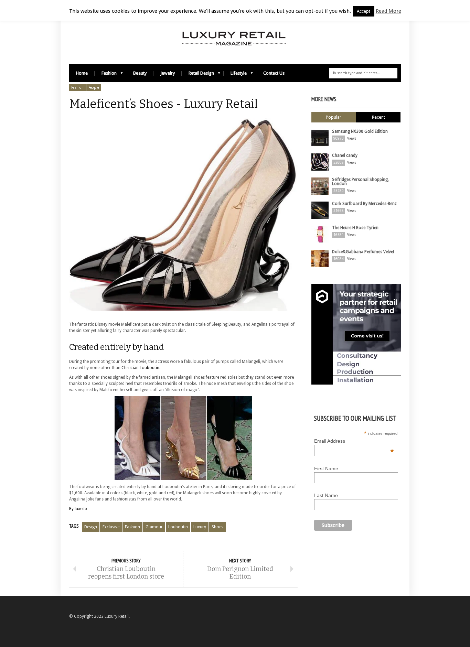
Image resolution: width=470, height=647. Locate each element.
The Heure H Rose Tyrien (355, 227)
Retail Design (198, 75)
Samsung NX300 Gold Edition (360, 131)
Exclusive (111, 527)
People (93, 87)
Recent (378, 117)
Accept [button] (363, 11)
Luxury (199, 527)
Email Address (354, 441)
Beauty (140, 73)
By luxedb (78, 508)
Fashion (106, 75)
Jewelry (167, 73)
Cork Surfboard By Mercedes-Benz (364, 203)
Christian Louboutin (140, 367)
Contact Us (274, 73)
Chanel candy (344, 155)
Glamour (154, 527)
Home (82, 73)
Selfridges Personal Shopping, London (360, 181)
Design (90, 527)
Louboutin (178, 527)
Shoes (217, 527)
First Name (326, 468)
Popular (333, 117)
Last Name (326, 495)
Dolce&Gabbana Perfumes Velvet (363, 251)
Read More (388, 11)
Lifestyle (235, 75)
